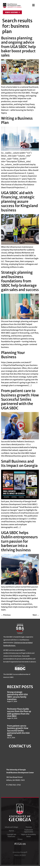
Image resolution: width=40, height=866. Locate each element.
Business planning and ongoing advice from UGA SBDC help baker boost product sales (18, 47)
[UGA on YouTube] (24, 846)
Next (36, 615)
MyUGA (11, 831)
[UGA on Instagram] (20, 846)
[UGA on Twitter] (16, 846)
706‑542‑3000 (20, 858)
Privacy (20, 839)
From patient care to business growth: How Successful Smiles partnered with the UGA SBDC (20, 399)
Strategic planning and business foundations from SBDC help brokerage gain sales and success (20, 281)
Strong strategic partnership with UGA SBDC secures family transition (17, 696)
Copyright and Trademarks (11, 835)
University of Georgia (20, 812)
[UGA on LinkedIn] (28, 846)
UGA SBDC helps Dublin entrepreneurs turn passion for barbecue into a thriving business (19, 541)
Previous (6, 615)
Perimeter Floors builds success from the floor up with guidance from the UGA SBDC (19, 713)
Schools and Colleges (11, 827)
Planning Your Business (13, 354)
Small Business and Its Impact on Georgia (19, 463)
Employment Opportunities (28, 831)
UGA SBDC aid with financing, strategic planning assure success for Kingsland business (19, 201)
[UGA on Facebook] (12, 846)
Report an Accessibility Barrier (28, 835)
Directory (29, 827)
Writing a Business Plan (17, 120)
